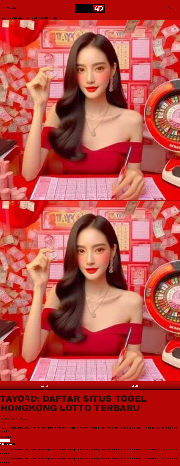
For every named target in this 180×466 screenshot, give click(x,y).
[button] (7, 444)
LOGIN (135, 385)
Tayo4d (11, 8)
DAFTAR (45, 385)
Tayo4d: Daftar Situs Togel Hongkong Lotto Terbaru (29, 17)
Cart (170, 8)
